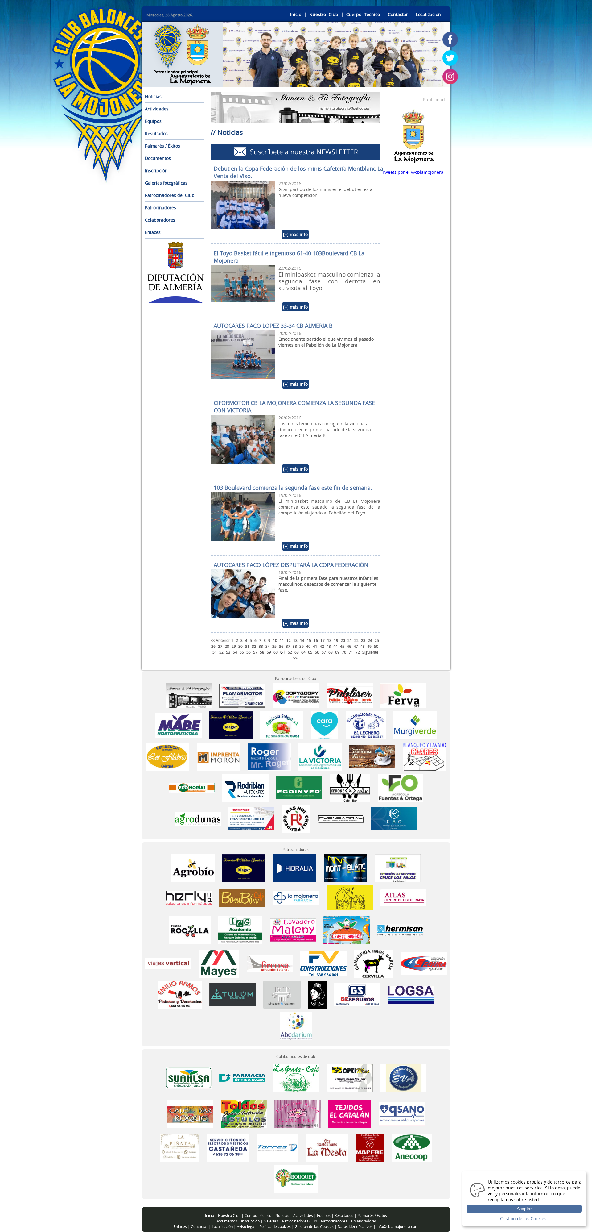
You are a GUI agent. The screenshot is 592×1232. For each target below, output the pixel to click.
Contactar (398, 14)
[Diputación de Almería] (176, 302)
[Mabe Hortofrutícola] (178, 725)
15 (309, 640)
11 (282, 640)
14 (302, 640)
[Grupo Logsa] (410, 994)
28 (227, 646)
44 (335, 646)
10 (275, 640)
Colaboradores (160, 220)
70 (344, 652)
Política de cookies (275, 1226)
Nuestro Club (323, 14)
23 (363, 640)
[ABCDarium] (296, 1025)
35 (274, 646)
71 (351, 652)
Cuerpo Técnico (363, 14)
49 (369, 646)
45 (342, 646)
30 (240, 646)
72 (358, 652)
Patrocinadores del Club (170, 195)
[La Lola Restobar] (318, 994)
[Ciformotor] (242, 695)
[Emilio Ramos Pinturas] (180, 994)
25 (377, 640)
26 (213, 646)
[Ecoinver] (300, 787)
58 (262, 652)
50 (376, 646)
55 (242, 652)
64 (303, 652)
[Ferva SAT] (403, 695)
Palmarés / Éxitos (162, 146)
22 (356, 640)
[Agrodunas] (198, 818)
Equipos (153, 121)
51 (214, 652)
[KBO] (394, 818)
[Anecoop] (411, 1147)
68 (330, 652)
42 (322, 646)
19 (336, 640)
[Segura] (423, 963)
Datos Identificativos (355, 1226)
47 (356, 646)
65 (310, 652)
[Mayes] (220, 963)
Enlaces (153, 232)
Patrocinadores (160, 207)
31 (247, 646)
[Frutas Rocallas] (190, 929)
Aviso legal (246, 1226)
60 (275, 652)
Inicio (295, 14)
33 (261, 646)
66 (317, 652)
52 (221, 652)
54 (235, 652)
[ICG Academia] (240, 929)
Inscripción (156, 170)
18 (329, 640)
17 (322, 640)
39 (301, 646)
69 (337, 652)
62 (290, 652)
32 (254, 646)
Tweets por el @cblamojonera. (413, 172)
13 (295, 640)
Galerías (271, 1221)
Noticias (153, 96)
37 (288, 646)
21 (349, 640)
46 (349, 646)
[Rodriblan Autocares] (246, 787)
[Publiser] (349, 695)
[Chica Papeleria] (349, 897)
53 (228, 652)
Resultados (156, 133)
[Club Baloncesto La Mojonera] (182, 81)
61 (282, 652)
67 (324, 652)
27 (220, 646)
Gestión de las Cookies (314, 1226)
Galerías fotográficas (166, 183)
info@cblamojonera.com (397, 1226)
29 (234, 646)
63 (296, 652)
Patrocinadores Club (299, 1221)
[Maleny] (293, 929)
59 (269, 652)
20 (343, 640)
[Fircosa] (270, 963)
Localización (428, 14)
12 (288, 640)
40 (308, 646)
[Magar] (231, 725)
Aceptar (524, 1208)
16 (316, 640)
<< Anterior (220, 640)
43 (329, 646)
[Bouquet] (296, 1178)
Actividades (157, 109)
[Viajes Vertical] (169, 963)
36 (281, 646)
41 (315, 646)
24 (370, 640)
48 (362, 646)
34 (267, 646)
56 (248, 652)
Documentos (158, 158)
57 (255, 652)
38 (295, 646)
